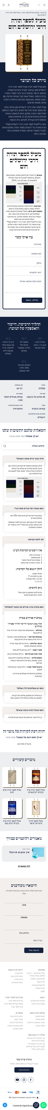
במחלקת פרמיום (35, 673)
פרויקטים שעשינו (38, 985)
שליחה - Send (32, 300)
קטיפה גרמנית (38, 408)
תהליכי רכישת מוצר (36, 1035)
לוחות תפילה (40, 1019)
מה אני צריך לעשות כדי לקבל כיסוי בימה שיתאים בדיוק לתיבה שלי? (35, 1046)
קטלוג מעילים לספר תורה (30, 12)
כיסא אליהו (18, 979)
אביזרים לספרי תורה (14, 997)
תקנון (43, 991)
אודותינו (41, 970)
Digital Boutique (28, 1105)
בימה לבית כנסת (17, 976)
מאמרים (19, 1013)
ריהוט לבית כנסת (15, 970)
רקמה (42, 997)
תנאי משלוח (40, 988)
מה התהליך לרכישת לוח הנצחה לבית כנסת (36, 1039)
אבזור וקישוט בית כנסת (36, 1022)
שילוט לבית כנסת (37, 1013)
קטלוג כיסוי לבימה (38, 1003)
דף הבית (43, 12)
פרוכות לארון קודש (38, 1000)
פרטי (24, 905)
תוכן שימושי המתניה (15, 1025)
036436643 (24, 1070)
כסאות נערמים (17, 982)
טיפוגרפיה (18, 408)
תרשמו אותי (34, 950)
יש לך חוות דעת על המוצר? (24, 737)
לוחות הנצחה (40, 1016)
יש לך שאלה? (24, 436)
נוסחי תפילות (18, 1028)
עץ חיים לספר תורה (15, 1000)
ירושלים (41, 417)
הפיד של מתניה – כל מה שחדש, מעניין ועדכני (36, 974)
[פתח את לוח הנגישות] (5, 1105)
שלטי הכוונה (40, 1025)
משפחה (24, 917)
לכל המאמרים (24, 866)
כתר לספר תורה (17, 1007)
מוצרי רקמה (18, 1019)
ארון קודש (19, 973)
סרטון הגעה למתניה (37, 978)
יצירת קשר (41, 982)
